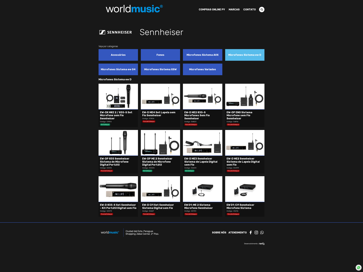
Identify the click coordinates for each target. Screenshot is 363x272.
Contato (249, 9)
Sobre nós (219, 232)
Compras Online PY (212, 9)
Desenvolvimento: (251, 244)
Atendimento (237, 232)
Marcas (234, 9)
